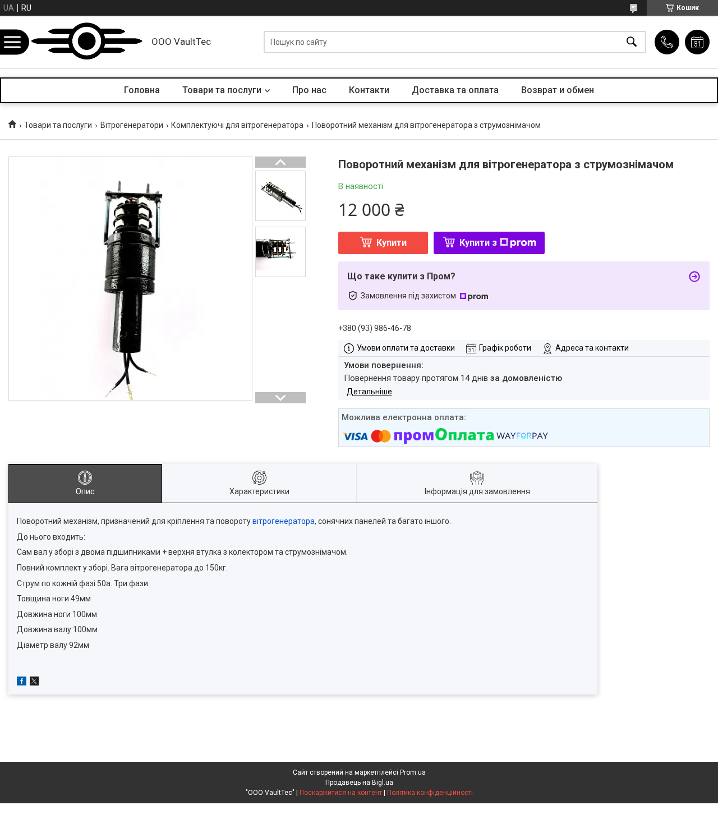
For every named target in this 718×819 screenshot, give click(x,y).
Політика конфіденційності (430, 793)
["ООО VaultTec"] (87, 42)
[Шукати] (631, 42)
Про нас (309, 90)
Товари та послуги (221, 90)
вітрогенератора (283, 521)
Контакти (369, 90)
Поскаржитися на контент (341, 793)
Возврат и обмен (557, 90)
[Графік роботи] (697, 42)
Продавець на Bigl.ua (359, 782)
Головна (142, 90)
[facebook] (21, 682)
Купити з (478, 242)
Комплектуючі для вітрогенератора (237, 125)
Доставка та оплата (455, 90)
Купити (391, 242)
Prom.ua (413, 772)
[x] (34, 682)
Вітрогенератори (131, 125)
